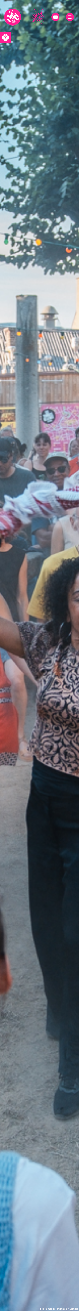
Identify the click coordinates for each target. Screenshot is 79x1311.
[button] (5, 37)
